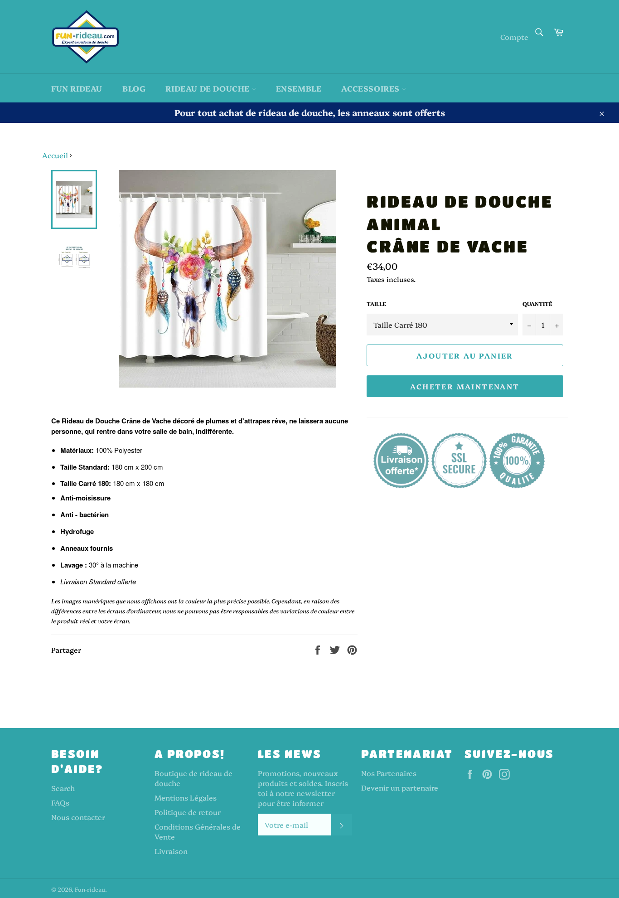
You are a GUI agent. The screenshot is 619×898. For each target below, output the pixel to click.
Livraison (171, 851)
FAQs (60, 802)
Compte (514, 37)
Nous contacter (78, 817)
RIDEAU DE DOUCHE (208, 88)
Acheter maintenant (464, 386)
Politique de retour (188, 812)
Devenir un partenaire (399, 787)
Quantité (537, 303)
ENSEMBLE (299, 88)
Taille (376, 303)
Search (63, 788)
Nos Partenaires (388, 773)
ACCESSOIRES (371, 88)
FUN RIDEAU (76, 88)
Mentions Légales (186, 797)
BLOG (133, 88)
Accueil (55, 155)
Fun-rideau (90, 889)
